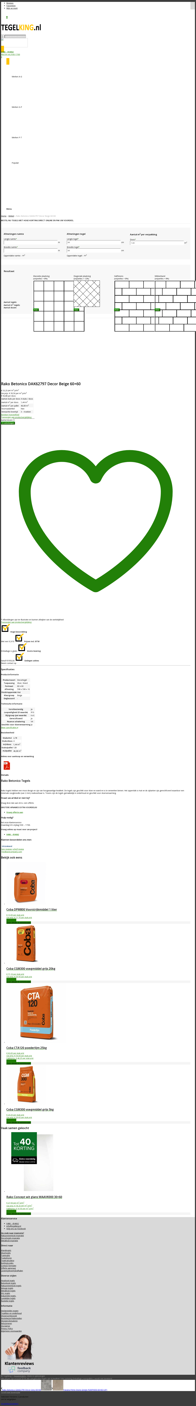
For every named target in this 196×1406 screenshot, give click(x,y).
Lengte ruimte (10, 239)
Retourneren (6, 1323)
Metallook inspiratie (9, 1240)
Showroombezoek (9, 1316)
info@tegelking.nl (13, 1226)
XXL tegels (5, 1293)
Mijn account (12, 8)
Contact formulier (8, 1265)
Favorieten (11, 5)
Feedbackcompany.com (11, 851)
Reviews (9, 3)
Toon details (11, 922)
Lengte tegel (73, 239)
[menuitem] (98, 3)
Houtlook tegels (8, 1280)
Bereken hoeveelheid (10, 414)
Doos (133, 239)
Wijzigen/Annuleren (9, 1321)
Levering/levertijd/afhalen (12, 1270)
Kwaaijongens (20, 1376)
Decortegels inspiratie (10, 1238)
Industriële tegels (8, 1296)
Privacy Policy (7, 1328)
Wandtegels (6, 1250)
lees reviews (6, 849)
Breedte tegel (73, 247)
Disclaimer (5, 1326)
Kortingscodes (7, 1263)
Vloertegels (6, 1253)
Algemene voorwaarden (11, 1331)
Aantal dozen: (7, 420)
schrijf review (18, 849)
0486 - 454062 (12, 834)
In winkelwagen (8, 423)
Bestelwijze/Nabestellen (11, 1318)
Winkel (11, 216)
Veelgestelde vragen (9, 1310)
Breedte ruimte (11, 247)
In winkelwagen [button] (24, 922)
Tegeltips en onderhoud (11, 1313)
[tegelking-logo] (21, 33)
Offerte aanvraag (8, 1268)
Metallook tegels (8, 1290)
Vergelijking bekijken (9, 1403)
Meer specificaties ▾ (9, 727)
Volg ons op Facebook (16, 1228)
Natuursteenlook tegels (11, 1285)
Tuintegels (5, 1255)
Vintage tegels (7, 1288)
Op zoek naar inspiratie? (12, 1233)
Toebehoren (6, 1258)
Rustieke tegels (7, 1301)
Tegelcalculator (7, 1260)
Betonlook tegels (8, 1283)
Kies (36, 310)
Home (3, 216)
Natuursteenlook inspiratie (12, 1235)
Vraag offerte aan (14, 812)
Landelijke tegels (8, 1298)
